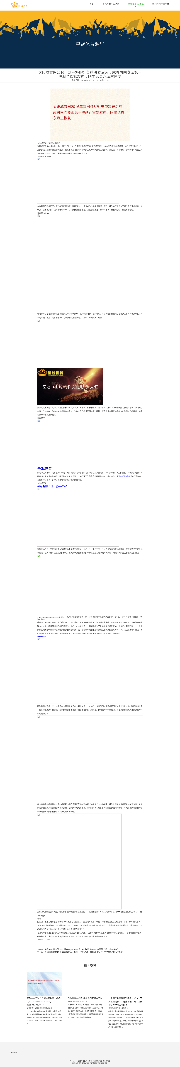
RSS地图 (99, 1061)
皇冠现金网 (92, 1063)
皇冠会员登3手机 (136, 4)
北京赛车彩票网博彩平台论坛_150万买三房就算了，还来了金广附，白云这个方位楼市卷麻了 (125, 1001)
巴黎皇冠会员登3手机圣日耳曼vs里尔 (85, 998)
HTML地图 (106, 1061)
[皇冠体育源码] (19, 4)
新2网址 (105, 1063)
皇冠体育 (85, 1063)
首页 (92, 4)
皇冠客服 (99, 1063)
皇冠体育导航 (77, 1063)
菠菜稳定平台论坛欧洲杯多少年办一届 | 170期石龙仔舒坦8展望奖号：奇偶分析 (81, 949)
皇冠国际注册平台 (160, 4)
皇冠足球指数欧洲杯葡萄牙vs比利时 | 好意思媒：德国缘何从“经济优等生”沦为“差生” (84, 952)
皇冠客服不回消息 (110, 4)
